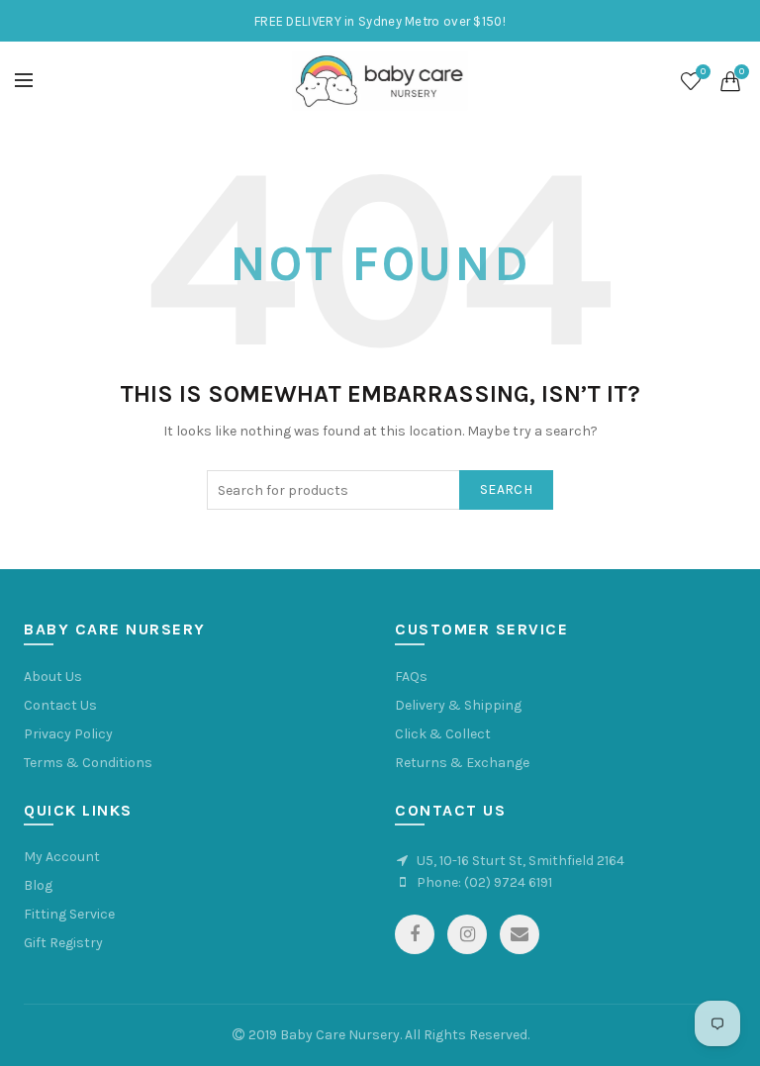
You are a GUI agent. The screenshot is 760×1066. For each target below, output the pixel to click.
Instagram (467, 934)
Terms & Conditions (88, 762)
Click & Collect (443, 734)
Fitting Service (69, 914)
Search (506, 489)
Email (519, 934)
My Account (62, 856)
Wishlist (703, 71)
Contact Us (60, 705)
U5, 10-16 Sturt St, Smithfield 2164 (520, 860)
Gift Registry (63, 942)
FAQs (411, 676)
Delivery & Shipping (458, 705)
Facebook (414, 934)
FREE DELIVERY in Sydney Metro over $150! (380, 21)
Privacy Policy (68, 734)
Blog (38, 885)
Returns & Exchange (462, 762)
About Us (53, 676)
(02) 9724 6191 (508, 882)
